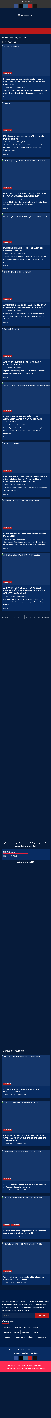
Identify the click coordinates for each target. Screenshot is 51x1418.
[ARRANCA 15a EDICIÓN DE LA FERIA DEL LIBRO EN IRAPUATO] (26, 343)
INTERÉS (7, 1225)
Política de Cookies (20, 1353)
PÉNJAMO (31, 1337)
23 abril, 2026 (21, 142)
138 (38, 617)
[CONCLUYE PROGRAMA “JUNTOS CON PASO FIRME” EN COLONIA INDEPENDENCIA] (26, 174)
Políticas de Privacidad (35, 1350)
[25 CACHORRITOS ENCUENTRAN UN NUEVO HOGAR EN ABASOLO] (26, 1070)
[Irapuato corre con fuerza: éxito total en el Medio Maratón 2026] (26, 514)
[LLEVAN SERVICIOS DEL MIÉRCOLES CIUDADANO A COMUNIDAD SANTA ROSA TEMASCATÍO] (26, 398)
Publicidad (19, 1350)
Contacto (34, 1353)
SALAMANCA (42, 1337)
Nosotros (9, 1350)
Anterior (5, 617)
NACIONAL (25, 1332)
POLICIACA (15, 1225)
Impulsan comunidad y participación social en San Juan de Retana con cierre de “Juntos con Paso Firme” (24, 81)
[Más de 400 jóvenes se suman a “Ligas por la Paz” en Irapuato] (26, 117)
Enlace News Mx (10, 87)
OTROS (35, 1332)
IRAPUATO (7, 73)
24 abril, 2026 (21, 87)
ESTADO (27, 1327)
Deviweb (24, 1368)
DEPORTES (17, 1327)
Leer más (6, 97)
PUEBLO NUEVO (20, 1337)
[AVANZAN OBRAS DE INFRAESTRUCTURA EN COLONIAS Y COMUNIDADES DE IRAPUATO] (26, 286)
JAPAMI (16, 1332)
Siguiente (45, 617)
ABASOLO (7, 1083)
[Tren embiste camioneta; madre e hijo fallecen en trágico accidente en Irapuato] (26, 1258)
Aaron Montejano (37, 1368)
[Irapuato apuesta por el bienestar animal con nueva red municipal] (26, 229)
